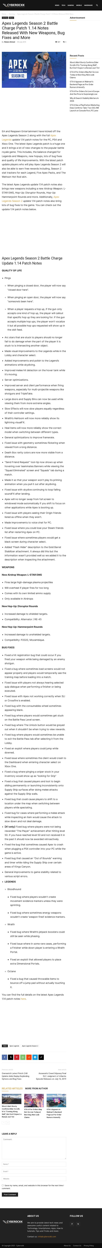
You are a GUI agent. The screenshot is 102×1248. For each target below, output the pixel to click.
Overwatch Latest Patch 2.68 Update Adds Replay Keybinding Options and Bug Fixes (15, 1076)
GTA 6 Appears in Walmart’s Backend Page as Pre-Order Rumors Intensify (81, 84)
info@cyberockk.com (47, 1236)
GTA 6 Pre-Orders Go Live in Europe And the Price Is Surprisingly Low (84, 92)
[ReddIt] (29, 1057)
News (57, 5)
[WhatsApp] (23, 1057)
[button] (97, 5)
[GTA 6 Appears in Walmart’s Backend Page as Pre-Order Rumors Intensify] (56, 1100)
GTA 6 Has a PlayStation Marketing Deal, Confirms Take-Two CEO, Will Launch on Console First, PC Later (84, 108)
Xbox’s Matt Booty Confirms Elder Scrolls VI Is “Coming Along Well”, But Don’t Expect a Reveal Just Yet (11, 1111)
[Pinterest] (16, 1057)
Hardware (88, 5)
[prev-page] (3, 1122)
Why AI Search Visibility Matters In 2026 (84, 99)
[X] (10, 1057)
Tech (63, 5)
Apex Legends (14, 1046)
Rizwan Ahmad (9, 42)
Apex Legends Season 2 (30, 1046)
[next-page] (7, 1122)
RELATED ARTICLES (12, 1088)
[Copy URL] (41, 1057)
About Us (67, 1245)
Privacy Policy (89, 1245)
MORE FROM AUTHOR (36, 1088)
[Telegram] (35, 1057)
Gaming (71, 5)
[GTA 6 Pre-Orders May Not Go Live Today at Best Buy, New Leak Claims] (34, 1100)
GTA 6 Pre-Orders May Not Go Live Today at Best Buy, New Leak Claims (84, 75)
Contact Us (77, 1245)
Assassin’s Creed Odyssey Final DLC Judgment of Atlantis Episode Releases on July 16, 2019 (51, 1076)
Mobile (79, 5)
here (23, 998)
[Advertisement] (34, 109)
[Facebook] (4, 1057)
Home (4, 14)
